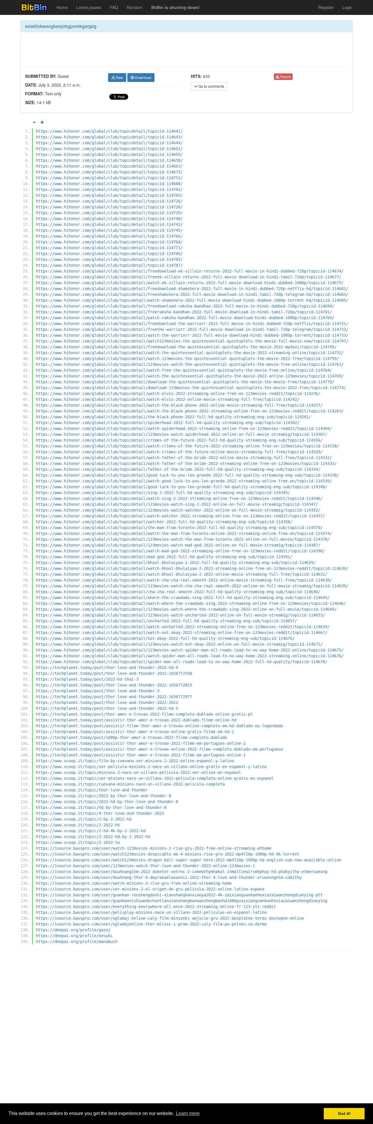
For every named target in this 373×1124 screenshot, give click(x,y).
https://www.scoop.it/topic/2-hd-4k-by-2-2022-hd (90, 830)
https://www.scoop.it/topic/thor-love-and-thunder (92, 790)
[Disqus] (186, 1029)
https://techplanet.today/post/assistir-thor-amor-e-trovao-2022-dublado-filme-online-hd (136, 720)
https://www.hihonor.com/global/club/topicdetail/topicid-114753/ (109, 177)
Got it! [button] (344, 1113)
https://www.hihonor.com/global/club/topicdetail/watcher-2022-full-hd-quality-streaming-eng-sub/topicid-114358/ (164, 521)
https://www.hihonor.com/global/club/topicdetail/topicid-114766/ (109, 236)
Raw (119, 77)
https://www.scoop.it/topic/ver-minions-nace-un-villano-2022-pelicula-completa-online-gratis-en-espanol (155, 778)
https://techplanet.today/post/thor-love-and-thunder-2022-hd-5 (107, 708)
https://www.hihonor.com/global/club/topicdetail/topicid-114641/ (109, 131)
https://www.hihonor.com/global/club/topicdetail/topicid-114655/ (109, 154)
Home (62, 7)
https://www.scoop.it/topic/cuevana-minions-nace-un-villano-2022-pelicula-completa (130, 784)
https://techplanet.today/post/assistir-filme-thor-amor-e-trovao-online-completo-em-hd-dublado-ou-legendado (159, 725)
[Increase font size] (42, 122)
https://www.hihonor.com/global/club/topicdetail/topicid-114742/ (109, 224)
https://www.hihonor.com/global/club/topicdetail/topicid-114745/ (109, 230)
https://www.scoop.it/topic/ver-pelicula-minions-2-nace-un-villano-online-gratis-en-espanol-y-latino (151, 766)
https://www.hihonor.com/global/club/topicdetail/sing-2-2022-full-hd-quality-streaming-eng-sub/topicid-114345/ (163, 492)
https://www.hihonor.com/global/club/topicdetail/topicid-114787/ (109, 265)
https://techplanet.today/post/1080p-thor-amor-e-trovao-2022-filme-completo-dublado (131, 737)
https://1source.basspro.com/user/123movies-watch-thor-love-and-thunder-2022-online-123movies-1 (145, 865)
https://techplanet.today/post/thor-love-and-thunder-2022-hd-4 (107, 667)
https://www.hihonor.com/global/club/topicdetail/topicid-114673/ (109, 172)
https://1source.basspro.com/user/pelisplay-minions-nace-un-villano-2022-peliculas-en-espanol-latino (151, 912)
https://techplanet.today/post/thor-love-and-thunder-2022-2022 (107, 702)
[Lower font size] (34, 122)
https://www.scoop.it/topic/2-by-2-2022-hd (83, 819)
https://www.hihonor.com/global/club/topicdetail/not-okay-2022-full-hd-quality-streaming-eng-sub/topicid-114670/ (165, 638)
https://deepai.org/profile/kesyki (74, 935)
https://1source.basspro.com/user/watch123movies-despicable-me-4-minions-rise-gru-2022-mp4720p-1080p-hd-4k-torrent (167, 854)
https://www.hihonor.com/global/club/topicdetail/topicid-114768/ (109, 242)
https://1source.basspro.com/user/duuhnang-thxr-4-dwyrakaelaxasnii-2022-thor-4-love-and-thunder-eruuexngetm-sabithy (169, 877)
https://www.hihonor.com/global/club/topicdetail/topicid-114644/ (109, 142)
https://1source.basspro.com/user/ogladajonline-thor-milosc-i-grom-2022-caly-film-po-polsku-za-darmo (151, 924)
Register (326, 7)
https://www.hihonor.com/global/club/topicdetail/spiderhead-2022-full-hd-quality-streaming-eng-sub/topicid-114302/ (167, 422)
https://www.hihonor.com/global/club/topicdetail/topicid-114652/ (109, 148)
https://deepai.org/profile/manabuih (76, 941)
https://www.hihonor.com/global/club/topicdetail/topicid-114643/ (109, 137)
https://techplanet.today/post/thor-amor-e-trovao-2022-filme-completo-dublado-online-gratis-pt (144, 714)
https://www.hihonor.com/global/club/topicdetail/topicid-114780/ (109, 253)
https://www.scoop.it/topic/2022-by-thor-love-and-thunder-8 (103, 795)
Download (142, 77)
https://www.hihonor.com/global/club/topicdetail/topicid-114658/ (109, 160)
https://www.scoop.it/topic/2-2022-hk (78, 825)
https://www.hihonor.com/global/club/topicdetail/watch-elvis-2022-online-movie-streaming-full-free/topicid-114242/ (167, 399)
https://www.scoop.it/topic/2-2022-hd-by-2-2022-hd (93, 836)
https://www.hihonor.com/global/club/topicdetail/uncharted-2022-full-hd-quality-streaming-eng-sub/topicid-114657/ (166, 621)
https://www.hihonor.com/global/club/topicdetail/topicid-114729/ (109, 212)
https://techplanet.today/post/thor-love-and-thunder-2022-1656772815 (114, 685)
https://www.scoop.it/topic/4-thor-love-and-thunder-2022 (100, 813)
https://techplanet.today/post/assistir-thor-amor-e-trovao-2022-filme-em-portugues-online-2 (141, 743)
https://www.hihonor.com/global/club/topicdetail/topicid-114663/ (109, 166)
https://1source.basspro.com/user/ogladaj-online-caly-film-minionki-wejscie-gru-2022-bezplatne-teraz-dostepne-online (170, 918)
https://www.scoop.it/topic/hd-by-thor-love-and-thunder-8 (101, 807)
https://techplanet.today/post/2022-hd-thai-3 (87, 679)
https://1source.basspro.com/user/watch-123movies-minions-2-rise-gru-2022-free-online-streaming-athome (153, 848)
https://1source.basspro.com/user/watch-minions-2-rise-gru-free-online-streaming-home (134, 883)
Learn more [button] (188, 1113)
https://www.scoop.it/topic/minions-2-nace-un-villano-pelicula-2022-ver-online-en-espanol (138, 772)
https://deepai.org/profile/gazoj (73, 930)
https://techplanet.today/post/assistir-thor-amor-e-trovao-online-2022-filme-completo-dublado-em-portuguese (159, 749)
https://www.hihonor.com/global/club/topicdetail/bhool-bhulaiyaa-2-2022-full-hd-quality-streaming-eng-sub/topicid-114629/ (176, 562)
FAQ (114, 7)
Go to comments (211, 86)
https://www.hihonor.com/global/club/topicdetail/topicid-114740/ (109, 218)
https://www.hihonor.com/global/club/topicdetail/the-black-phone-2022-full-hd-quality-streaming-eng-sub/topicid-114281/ (173, 417)
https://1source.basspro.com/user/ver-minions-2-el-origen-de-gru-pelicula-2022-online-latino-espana (150, 889)
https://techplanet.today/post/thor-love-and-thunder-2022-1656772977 (114, 696)
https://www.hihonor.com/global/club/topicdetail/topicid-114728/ (109, 207)
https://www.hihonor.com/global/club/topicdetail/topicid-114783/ (109, 259)
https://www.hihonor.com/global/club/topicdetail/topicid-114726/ (109, 201)
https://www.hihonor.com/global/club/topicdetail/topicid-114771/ (109, 247)
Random (134, 7)
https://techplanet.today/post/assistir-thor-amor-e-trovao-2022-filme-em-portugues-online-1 (141, 755)
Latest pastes (88, 7)
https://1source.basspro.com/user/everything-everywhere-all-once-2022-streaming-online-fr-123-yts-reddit (156, 906)
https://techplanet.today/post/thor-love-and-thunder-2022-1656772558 (114, 673)
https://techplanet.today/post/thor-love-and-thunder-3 (97, 691)
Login (347, 7)
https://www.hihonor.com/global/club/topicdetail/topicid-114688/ (109, 183)
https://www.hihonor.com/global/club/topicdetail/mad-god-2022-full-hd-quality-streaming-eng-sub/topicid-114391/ (164, 556)
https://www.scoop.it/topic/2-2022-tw (78, 842)
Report (285, 76)
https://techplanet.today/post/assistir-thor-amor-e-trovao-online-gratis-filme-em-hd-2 (135, 731)
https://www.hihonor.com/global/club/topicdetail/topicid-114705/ (109, 195)
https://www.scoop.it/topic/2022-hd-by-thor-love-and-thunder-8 (107, 801)
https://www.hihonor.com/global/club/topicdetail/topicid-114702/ (109, 189)
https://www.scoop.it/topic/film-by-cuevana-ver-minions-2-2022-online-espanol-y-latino (135, 760)
